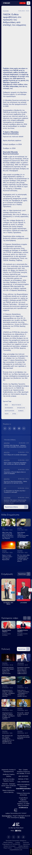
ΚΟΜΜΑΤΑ (20, 410)
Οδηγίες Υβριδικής (23, 846)
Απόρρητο (30, 851)
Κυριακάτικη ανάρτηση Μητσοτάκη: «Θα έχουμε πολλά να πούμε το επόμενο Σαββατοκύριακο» (23, 670)
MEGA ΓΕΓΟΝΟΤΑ (16, 404)
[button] (28, 3)
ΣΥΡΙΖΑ (14, 413)
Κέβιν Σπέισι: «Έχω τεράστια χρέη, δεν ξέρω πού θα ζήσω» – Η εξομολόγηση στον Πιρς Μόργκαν (8, 535)
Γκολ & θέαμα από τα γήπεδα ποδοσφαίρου (15, 454)
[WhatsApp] (14, 428)
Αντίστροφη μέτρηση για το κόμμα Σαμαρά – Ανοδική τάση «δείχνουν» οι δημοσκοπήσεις (8, 670)
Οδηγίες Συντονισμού (9, 846)
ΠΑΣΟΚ (6, 413)
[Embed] (24, 428)
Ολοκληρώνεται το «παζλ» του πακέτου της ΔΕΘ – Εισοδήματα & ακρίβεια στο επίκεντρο (8, 716)
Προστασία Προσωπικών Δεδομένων (16, 840)
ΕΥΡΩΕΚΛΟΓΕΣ (21, 407)
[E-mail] (19, 428)
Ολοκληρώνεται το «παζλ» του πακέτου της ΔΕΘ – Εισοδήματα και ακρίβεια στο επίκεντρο (8, 693)
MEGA (6, 404)
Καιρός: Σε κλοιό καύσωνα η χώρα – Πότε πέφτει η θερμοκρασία (7, 557)
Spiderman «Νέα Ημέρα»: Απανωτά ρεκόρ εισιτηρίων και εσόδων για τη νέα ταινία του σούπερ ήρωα (15, 501)
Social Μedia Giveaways (21, 848)
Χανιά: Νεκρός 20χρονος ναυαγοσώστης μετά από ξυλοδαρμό (22, 535)
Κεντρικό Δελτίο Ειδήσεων (6, 631)
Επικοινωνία (26, 844)
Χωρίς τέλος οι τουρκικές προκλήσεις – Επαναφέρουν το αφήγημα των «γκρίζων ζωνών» (23, 693)
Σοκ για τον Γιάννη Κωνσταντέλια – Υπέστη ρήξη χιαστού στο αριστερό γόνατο (15, 482)
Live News (23, 602)
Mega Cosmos (8, 848)
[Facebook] (5, 428)
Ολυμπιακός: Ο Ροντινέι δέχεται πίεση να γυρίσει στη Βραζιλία (15, 472)
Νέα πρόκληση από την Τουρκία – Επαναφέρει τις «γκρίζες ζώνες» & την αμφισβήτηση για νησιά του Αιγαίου (8, 739)
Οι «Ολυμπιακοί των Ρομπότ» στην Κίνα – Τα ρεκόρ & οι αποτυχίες (15, 491)
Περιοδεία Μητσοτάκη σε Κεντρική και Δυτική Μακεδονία (23, 737)
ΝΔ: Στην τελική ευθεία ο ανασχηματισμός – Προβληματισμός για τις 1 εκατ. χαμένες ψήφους (23, 558)
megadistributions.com (16, 849)
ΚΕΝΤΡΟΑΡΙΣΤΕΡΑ (9, 410)
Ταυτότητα (26, 842)
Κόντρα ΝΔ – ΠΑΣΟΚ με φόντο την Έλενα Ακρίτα (23, 714)
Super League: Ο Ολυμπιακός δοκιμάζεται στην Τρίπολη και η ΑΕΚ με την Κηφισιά (15, 463)
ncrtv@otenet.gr (23, 807)
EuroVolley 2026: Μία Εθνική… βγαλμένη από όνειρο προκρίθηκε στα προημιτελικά (15, 446)
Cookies (17, 842)
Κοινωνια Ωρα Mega (8, 603)
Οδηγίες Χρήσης (8, 842)
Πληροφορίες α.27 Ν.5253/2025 (11, 844)
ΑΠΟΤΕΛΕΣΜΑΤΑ (9, 407)
